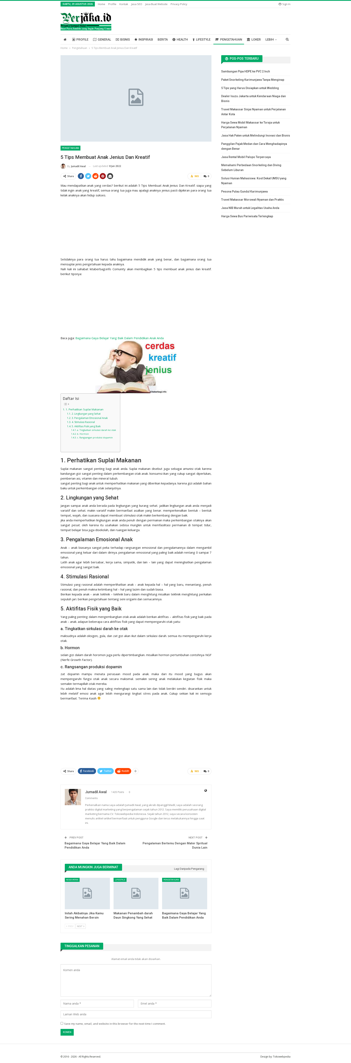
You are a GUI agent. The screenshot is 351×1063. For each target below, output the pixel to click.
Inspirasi (146, 39)
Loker (256, 39)
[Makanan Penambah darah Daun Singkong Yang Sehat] (136, 893)
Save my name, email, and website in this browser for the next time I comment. (115, 1023)
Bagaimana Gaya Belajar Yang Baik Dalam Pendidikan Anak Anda (119, 338)
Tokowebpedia (281, 1056)
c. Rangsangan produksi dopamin (95, 437)
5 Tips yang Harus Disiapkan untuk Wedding (250, 88)
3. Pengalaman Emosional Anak (89, 418)
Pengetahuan (231, 39)
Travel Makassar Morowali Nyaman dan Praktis (252, 199)
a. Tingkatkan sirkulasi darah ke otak (96, 429)
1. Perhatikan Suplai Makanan (84, 409)
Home (101, 4)
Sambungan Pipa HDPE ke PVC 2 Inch (245, 71)
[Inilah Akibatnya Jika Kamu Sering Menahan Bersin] (87, 893)
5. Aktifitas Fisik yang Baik (86, 426)
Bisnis (125, 39)
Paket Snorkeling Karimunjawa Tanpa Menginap (252, 79)
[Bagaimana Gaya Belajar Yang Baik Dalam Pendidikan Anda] (184, 893)
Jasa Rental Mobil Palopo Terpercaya (246, 157)
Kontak (123, 4)
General (104, 39)
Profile (112, 4)
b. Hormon (83, 433)
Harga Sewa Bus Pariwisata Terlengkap (247, 216)
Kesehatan (72, 880)
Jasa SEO (136, 4)
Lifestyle (203, 39)
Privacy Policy (179, 4)
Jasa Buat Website (156, 4)
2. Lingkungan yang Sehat (86, 413)
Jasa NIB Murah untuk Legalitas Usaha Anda (250, 208)
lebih (269, 39)
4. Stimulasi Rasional (83, 422)
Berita (163, 39)
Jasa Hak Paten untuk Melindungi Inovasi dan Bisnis (255, 135)
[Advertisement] (136, 226)
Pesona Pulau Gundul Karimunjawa (244, 191)
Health (182, 39)
